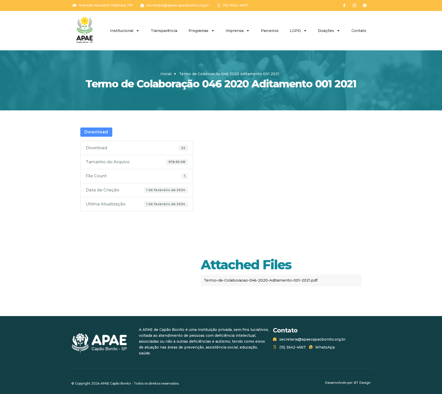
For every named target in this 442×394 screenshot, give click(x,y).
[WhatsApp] (365, 5)
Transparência (164, 30)
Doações (326, 30)
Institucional (121, 30)
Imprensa (235, 30)
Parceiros (270, 30)
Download (96, 132)
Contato (358, 30)
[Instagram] (354, 5)
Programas (198, 30)
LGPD (295, 30)
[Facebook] (344, 5)
